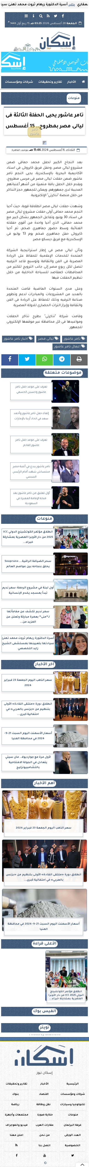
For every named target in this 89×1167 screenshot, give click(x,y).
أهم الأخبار (44, 783)
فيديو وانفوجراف (16, 1125)
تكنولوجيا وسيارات (72, 1104)
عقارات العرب (45, 1125)
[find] (40, 15)
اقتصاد (44, 1094)
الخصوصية (72, 1146)
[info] (33, 15)
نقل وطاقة (43, 1104)
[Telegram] (62, 359)
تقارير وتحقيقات (50, 82)
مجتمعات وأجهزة (16, 1115)
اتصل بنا (44, 1146)
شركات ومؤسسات (19, 82)
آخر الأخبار (44, 664)
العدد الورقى (72, 1135)
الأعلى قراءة (44, 944)
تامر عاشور (72, 339)
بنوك (15, 1094)
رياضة (15, 1104)
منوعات (74, 98)
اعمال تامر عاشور (67, 347)
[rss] (48, 15)
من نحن (44, 1135)
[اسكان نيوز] (44, 62)
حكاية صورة (45, 1115)
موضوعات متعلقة (63, 373)
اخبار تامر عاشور (16, 339)
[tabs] (26, 15)
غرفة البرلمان (72, 1125)
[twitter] (55, 15)
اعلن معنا (16, 1135)
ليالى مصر (46, 339)
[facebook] (62, 15)
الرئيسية (72, 1084)
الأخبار (71, 82)
